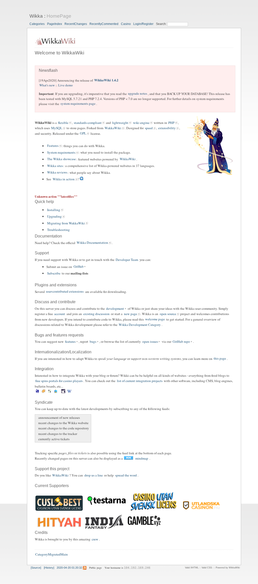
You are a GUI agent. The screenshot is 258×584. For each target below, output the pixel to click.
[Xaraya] (72, 392)
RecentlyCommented (103, 24)
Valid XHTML (192, 567)
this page (220, 358)
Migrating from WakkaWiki (66, 223)
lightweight (120, 122)
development (115, 308)
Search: (161, 24)
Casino (126, 24)
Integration (44, 369)
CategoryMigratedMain (51, 554)
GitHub (79, 266)
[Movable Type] (49, 392)
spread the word (126, 475)
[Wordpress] (69, 392)
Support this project (52, 469)
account (59, 314)
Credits (41, 532)
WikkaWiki (128, 159)
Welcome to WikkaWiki (59, 52)
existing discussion (96, 314)
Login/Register (143, 24)
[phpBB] (55, 392)
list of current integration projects (140, 381)
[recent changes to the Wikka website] (37, 423)
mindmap (141, 458)
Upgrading (54, 216)
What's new (47, 85)
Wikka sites (55, 165)
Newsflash (48, 70)
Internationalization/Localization (63, 352)
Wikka (36, 16)
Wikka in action (64, 179)
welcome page (155, 319)
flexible (63, 122)
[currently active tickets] (37, 439)
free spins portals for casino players (59, 381)
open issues (150, 341)
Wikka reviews (57, 172)
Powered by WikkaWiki (228, 567)
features (70, 341)
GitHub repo (181, 341)
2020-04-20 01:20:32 (69, 567)
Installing (53, 210)
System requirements (61, 152)
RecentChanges (75, 24)
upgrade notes (137, 93)
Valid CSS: (207, 567)
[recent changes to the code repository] (37, 428)
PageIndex (54, 24)
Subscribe (53, 273)
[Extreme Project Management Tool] (37, 392)
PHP (171, 122)
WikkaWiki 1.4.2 (106, 80)
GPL (83, 133)
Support (42, 253)
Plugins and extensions (56, 285)
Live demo (65, 85)
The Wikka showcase (61, 159)
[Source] (36, 567)
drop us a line (93, 475)
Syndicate (44, 402)
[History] (49, 567)
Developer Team (127, 259)
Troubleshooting (58, 229)
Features (52, 146)
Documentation (48, 236)
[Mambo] (43, 392)
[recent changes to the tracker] (37, 433)
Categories (37, 24)
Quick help (44, 201)
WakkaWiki (113, 128)
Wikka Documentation (92, 243)
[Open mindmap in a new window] (129, 458)
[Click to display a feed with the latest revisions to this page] (84, 567)
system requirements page (77, 103)
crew (95, 539)
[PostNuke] (59, 392)
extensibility (167, 128)
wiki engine (141, 122)
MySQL (56, 128)
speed (149, 128)
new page (130, 314)
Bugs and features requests (59, 335)
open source (168, 314)
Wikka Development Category (140, 324)
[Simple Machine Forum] (63, 392)
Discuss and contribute (55, 302)
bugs (93, 341)
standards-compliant (88, 122)
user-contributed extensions (65, 291)
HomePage (59, 16)
